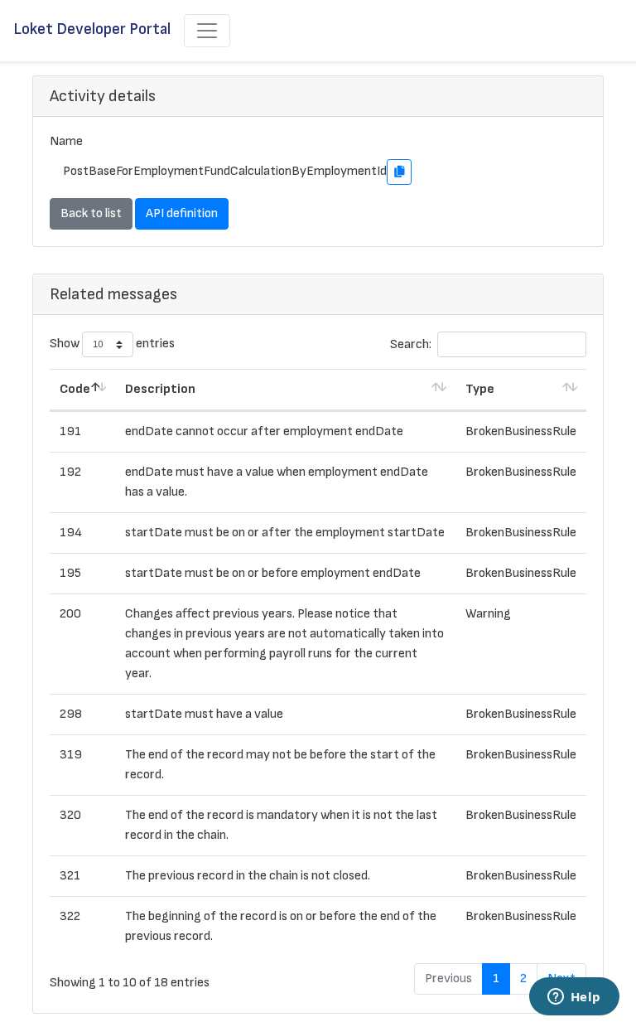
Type (479, 389)
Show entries (112, 344)
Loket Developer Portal (92, 29)
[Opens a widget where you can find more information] (573, 998)
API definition (182, 213)
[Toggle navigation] (207, 30)
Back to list (91, 213)
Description (160, 389)
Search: (410, 344)
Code (75, 389)
